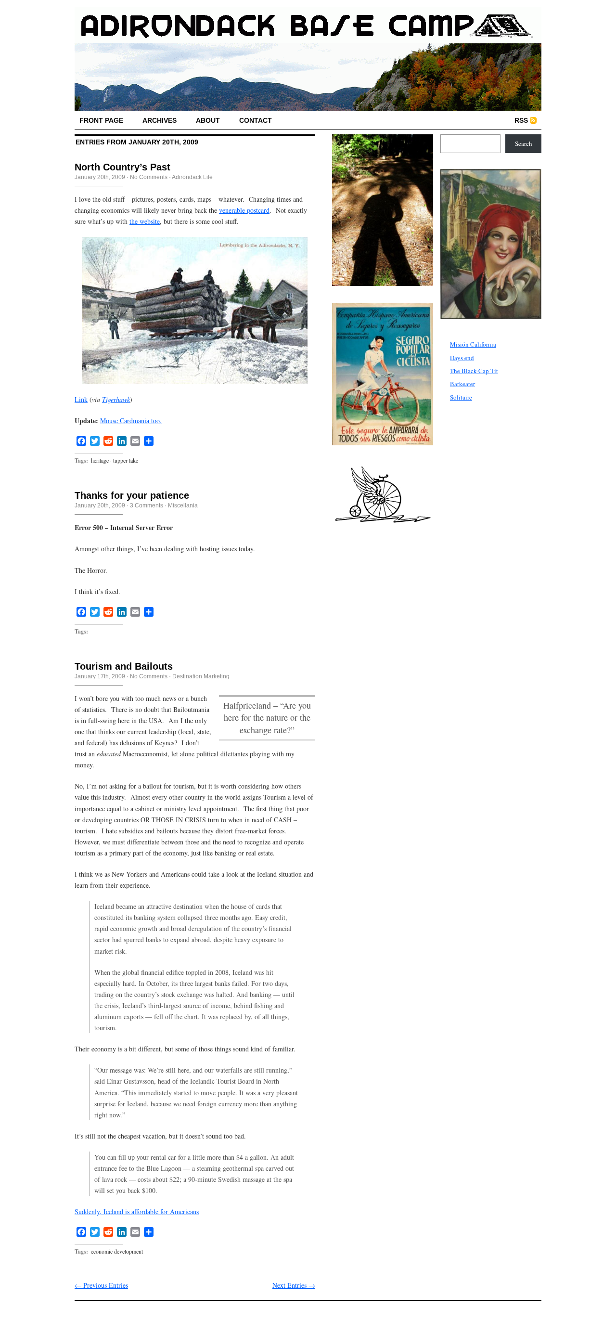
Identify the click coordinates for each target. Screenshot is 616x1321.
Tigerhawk (116, 399)
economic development (117, 1251)
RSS (521, 120)
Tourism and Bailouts (124, 666)
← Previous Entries (101, 1285)
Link (81, 399)
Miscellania (183, 505)
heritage (100, 460)
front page (101, 120)
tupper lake (125, 460)
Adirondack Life (192, 177)
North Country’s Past (122, 167)
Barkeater (462, 383)
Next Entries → (293, 1285)
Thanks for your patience (132, 495)
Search (523, 143)
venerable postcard (244, 210)
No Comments (148, 177)
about (208, 120)
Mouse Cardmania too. (131, 420)
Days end (462, 357)
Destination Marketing (201, 676)
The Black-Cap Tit (474, 370)
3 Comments (146, 505)
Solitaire (461, 397)
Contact (255, 120)
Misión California (473, 344)
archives (159, 120)
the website (144, 221)
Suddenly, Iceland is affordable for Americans (137, 1211)
